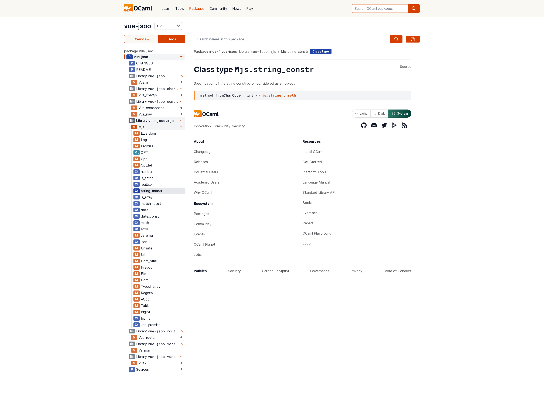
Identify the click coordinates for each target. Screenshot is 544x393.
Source (405, 67)
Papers (308, 223)
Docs (171, 39)
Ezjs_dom (148, 133)
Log (144, 140)
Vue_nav (145, 114)
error (144, 229)
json (144, 242)
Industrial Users (206, 172)
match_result (151, 203)
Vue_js (144, 82)
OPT (144, 152)
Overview (141, 39)
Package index (206, 51)
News (236, 8)
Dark (381, 113)
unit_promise (150, 325)
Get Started (312, 162)
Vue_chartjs (148, 95)
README (143, 69)
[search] (414, 8)
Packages (196, 8)
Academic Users (206, 182)
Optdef (146, 165)
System (402, 113)
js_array (147, 197)
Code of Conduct (397, 271)
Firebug (146, 267)
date (144, 210)
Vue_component (151, 108)
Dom (144, 280)
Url (143, 254)
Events (199, 234)
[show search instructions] (413, 39)
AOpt (145, 299)
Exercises (310, 213)
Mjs (141, 127)
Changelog (202, 152)
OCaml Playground (317, 233)
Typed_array (150, 286)
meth (292, 95)
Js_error (147, 235)
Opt (144, 159)
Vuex (142, 363)
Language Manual (316, 182)
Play (249, 8)
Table (145, 305)
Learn (166, 8)
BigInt (145, 312)
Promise (147, 146)
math (145, 223)
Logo (307, 243)
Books (308, 203)
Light (363, 113)
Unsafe (146, 248)
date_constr (150, 216)
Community (218, 8)
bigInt (145, 318)
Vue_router (147, 337)
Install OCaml (313, 152)
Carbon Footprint (275, 271)
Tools (179, 8)
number (146, 171)
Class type (320, 51)
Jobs (198, 254)
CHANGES (144, 63)
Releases (201, 162)
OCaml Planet (204, 244)
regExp (146, 184)
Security (234, 271)
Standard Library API (319, 192)
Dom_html (149, 261)
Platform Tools (314, 172)
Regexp (147, 293)
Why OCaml (203, 192)
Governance (319, 271)
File (143, 274)
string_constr (151, 191)
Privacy (356, 271)
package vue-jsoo (138, 51)
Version (144, 350)
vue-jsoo (137, 26)
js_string (147, 178)
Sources (142, 369)
